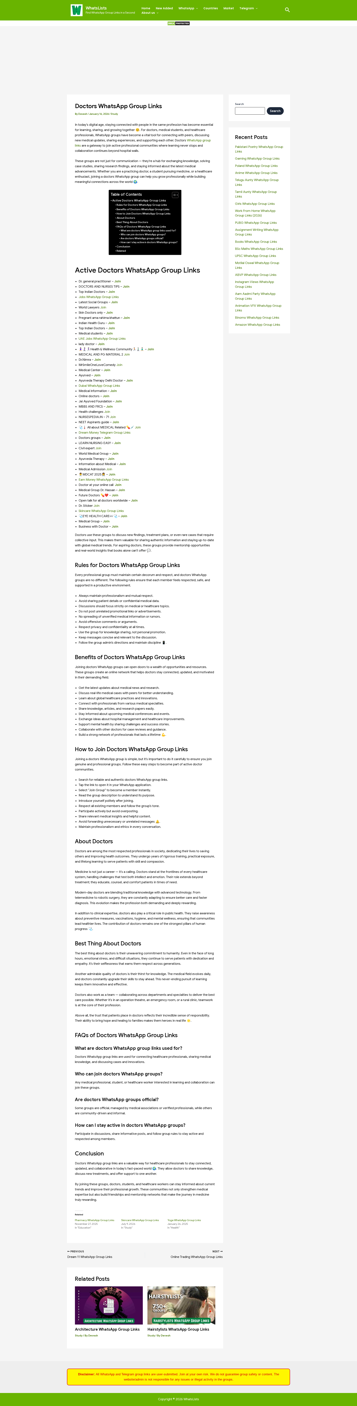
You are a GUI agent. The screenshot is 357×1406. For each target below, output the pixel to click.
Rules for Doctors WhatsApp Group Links (142, 204)
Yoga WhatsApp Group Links (184, 1220)
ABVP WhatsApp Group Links (255, 275)
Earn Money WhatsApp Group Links (104, 480)
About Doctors (126, 218)
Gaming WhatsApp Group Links (257, 159)
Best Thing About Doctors (132, 222)
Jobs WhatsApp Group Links (99, 297)
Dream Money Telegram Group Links (105, 433)
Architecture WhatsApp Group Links (107, 1329)
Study (114, 114)
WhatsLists (96, 8)
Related (121, 250)
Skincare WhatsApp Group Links (101, 511)
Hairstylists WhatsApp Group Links (178, 1329)
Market (228, 8)
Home (145, 8)
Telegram (246, 8)
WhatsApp (186, 8)
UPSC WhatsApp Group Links (255, 256)
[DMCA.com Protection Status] (178, 23)
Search (239, 104)
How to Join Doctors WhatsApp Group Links (144, 213)
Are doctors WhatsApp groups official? (142, 238)
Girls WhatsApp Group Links (255, 204)
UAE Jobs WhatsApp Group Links (102, 339)
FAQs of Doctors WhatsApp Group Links (141, 226)
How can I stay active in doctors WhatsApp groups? (149, 242)
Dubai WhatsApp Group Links (99, 386)
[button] (196, 8)
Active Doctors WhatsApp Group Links (139, 200)
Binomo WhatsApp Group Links (257, 318)
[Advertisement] (178, 54)
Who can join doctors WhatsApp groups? (143, 234)
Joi (106, 438)
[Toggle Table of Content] (173, 195)
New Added (164, 8)
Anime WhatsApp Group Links (256, 173)
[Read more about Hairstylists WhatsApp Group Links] (181, 1305)
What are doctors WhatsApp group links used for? (148, 230)
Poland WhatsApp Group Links (256, 166)
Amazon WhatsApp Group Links (257, 325)
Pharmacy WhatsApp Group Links (94, 1220)
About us (148, 13)
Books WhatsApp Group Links (256, 242)
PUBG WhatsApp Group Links (256, 223)
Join (126, 287)
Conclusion (123, 246)
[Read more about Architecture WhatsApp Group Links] (109, 1305)
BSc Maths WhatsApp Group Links (259, 249)
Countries (210, 8)
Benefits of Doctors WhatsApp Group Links (143, 209)
